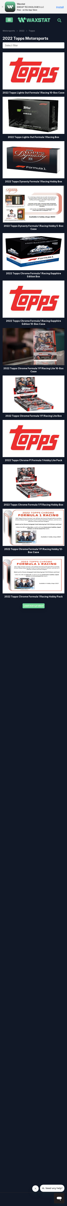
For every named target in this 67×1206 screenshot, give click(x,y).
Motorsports (9, 31)
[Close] (2, 7)
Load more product (33, 606)
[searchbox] (34, 45)
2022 (21, 31)
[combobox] (33, 45)
